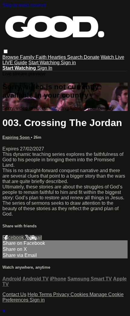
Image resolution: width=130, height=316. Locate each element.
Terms (46, 294)
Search (75, 57)
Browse (11, 57)
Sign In (44, 68)
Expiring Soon (16, 137)
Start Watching (44, 62)
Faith (42, 57)
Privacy (61, 294)
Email (36, 237)
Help (33, 294)
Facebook (13, 237)
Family (28, 57)
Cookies (79, 294)
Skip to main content (24, 5)
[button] (6, 51)
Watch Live (112, 57)
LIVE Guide (14, 62)
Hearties (57, 57)
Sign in (68, 62)
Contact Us (14, 294)
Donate (91, 57)
